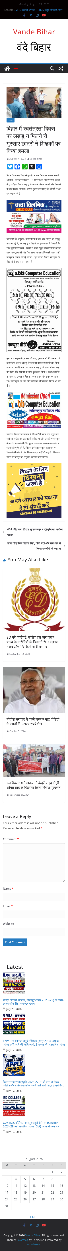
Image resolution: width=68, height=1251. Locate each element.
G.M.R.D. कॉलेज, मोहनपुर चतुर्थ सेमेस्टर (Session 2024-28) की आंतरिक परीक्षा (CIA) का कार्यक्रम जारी (31, 1124)
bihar (10, 120)
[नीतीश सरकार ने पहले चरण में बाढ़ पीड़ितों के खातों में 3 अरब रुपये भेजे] (34, 669)
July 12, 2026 (14, 1132)
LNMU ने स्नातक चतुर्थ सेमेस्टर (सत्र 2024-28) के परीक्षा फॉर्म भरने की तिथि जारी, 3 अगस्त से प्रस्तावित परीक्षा (34, 1042)
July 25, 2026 (14, 1009)
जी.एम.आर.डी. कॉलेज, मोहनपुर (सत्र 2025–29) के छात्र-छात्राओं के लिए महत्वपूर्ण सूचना (33, 1001)
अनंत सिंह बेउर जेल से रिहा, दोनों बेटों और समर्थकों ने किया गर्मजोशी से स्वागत (34, 545)
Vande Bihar (34, 31)
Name (8, 889)
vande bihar (36, 158)
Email (8, 906)
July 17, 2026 (14, 1050)
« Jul (32, 1217)
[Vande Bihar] (7, 68)
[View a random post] (60, 68)
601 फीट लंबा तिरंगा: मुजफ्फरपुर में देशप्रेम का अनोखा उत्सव (35, 532)
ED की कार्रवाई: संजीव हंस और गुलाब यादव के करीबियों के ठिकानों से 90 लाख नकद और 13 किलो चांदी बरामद (32, 642)
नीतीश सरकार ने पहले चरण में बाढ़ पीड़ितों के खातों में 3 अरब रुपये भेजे (33, 721)
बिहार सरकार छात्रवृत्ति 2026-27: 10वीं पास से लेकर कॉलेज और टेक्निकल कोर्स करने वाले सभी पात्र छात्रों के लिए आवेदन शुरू (32, 1083)
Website (8, 924)
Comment (11, 839)
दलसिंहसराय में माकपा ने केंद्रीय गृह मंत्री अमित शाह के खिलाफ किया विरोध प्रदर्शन (33, 785)
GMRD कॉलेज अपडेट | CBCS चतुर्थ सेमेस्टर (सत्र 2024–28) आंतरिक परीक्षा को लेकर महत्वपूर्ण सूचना (38, 11)
